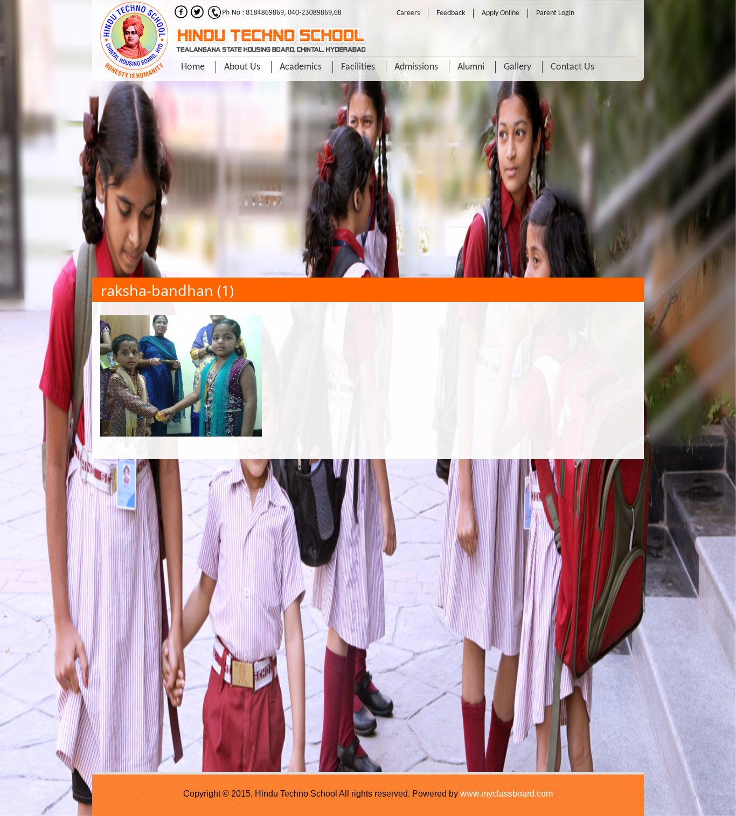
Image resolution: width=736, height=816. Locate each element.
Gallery (517, 67)
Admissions (416, 67)
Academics (301, 67)
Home (193, 67)
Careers (408, 13)
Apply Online (500, 13)
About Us (242, 67)
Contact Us (572, 67)
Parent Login (555, 13)
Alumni (470, 67)
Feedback (450, 13)
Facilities (358, 67)
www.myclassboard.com (506, 793)
